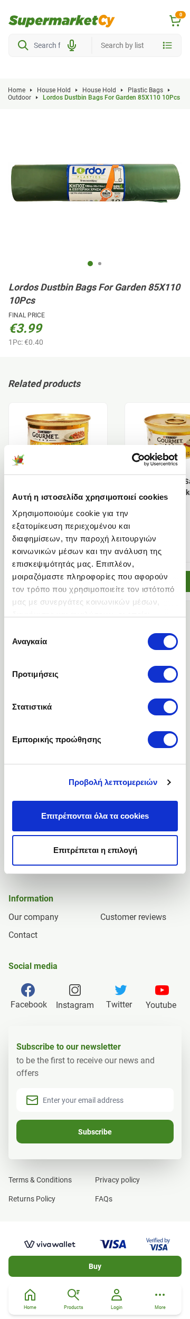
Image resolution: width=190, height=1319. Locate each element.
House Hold (54, 90)
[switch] (163, 674)
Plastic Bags (145, 90)
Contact (22, 935)
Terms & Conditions (40, 1180)
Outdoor (19, 97)
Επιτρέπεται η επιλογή (95, 850)
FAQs (103, 1199)
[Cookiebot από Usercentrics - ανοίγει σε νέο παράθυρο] (134, 460)
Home (16, 90)
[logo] (61, 21)
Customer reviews (133, 917)
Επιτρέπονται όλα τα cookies (95, 815)
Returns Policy (31, 1199)
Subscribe (95, 1132)
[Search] (23, 45)
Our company (33, 917)
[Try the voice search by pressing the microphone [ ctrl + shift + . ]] (71, 45)
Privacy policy (117, 1180)
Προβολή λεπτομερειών (113, 782)
